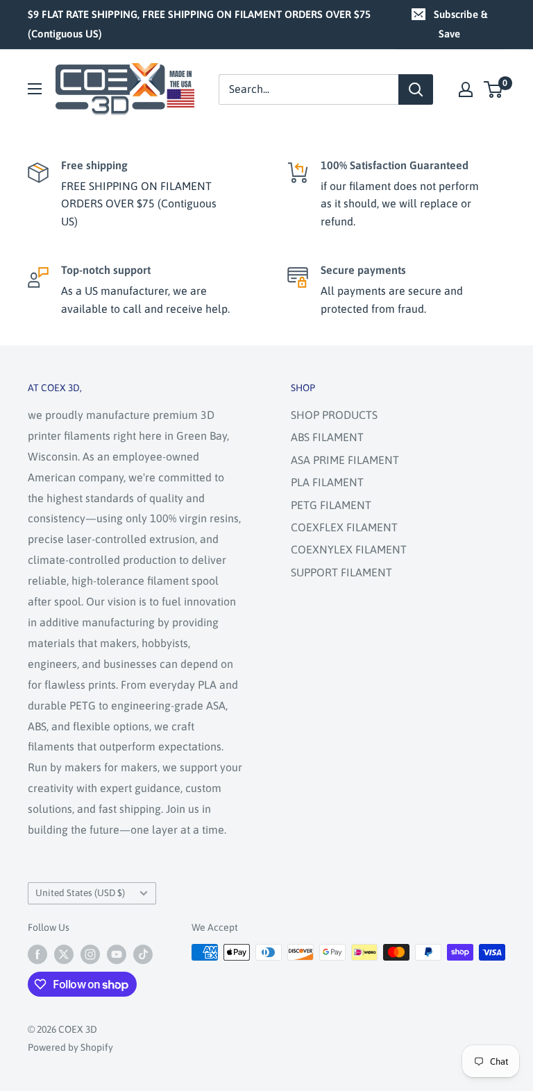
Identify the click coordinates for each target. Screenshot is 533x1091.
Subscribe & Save (460, 24)
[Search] (415, 89)
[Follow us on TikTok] (143, 953)
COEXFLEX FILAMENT (344, 527)
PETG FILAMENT (331, 505)
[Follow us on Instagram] (90, 953)
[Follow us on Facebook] (37, 953)
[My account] (466, 89)
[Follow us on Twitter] (64, 953)
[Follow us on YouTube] (116, 953)
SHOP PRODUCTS (334, 415)
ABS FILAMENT (327, 437)
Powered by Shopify (70, 1047)
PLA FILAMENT (327, 482)
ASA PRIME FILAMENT (345, 460)
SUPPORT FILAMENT (341, 572)
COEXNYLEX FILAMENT (349, 549)
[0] (493, 89)
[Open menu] (35, 88)
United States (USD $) (80, 892)
